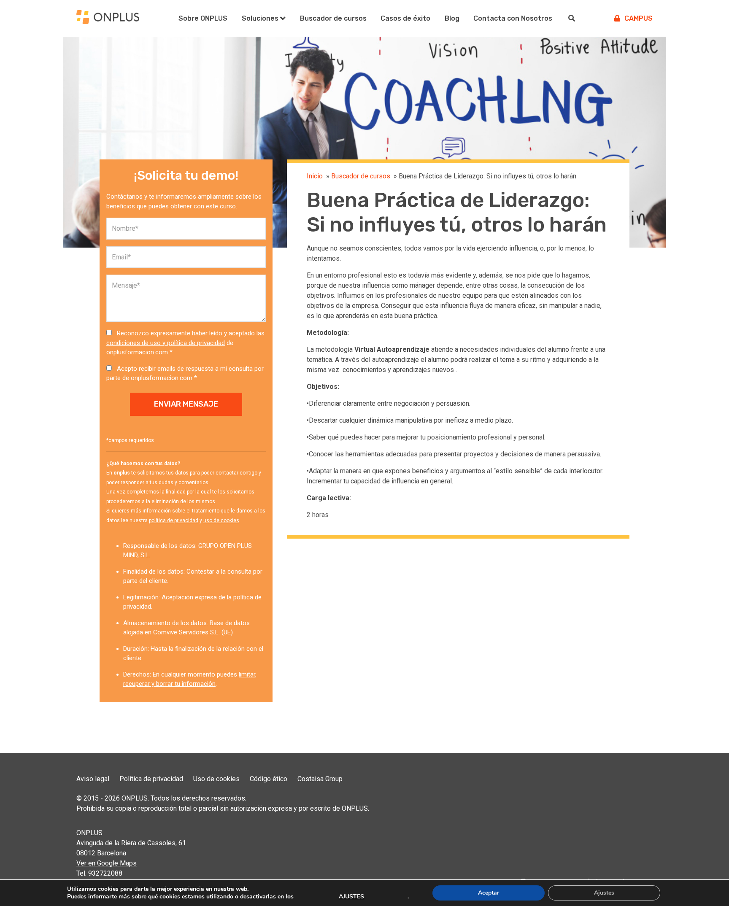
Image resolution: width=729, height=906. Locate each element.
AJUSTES (351, 897)
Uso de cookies (216, 779)
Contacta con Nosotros (512, 18)
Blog (452, 18)
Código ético (268, 779)
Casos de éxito (405, 18)
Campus (638, 18)
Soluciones (260, 18)
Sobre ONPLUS (202, 18)
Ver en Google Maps (106, 863)
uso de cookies (221, 520)
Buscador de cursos (333, 18)
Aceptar (488, 893)
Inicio (315, 176)
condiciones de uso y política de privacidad (165, 343)
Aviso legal (92, 779)
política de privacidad (173, 520)
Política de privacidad (151, 779)
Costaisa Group (320, 779)
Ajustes (604, 893)
